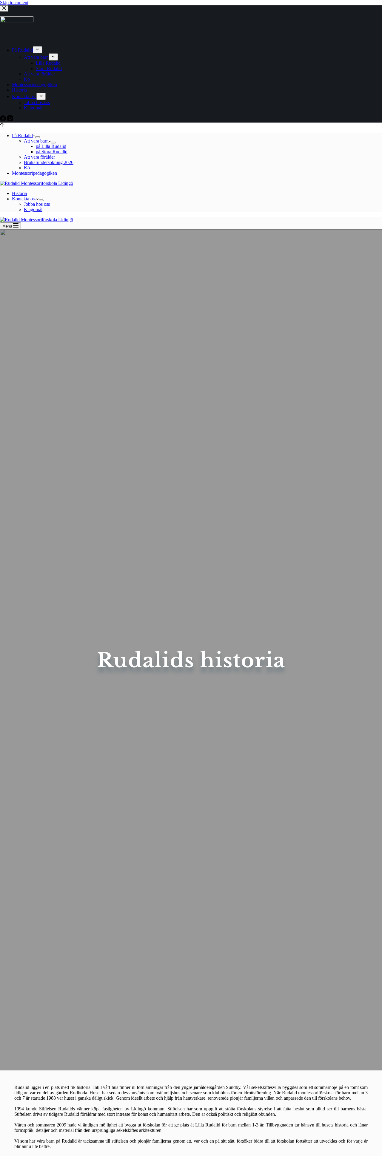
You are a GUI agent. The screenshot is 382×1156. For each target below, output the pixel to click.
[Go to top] (2, 125)
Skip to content (14, 2)
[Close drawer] (4, 8)
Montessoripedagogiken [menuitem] (34, 84)
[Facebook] (3, 119)
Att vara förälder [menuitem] (39, 73)
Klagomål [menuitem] (33, 107)
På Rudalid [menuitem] (22, 49)
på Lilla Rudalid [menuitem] (51, 146)
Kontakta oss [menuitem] (24, 96)
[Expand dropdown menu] (37, 49)
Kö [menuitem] (27, 79)
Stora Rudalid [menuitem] (49, 68)
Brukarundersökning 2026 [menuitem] (48, 162)
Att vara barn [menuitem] (36, 57)
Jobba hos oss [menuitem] (37, 102)
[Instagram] (10, 119)
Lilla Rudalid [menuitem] (48, 63)
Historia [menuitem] (19, 89)
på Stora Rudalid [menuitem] (51, 151)
